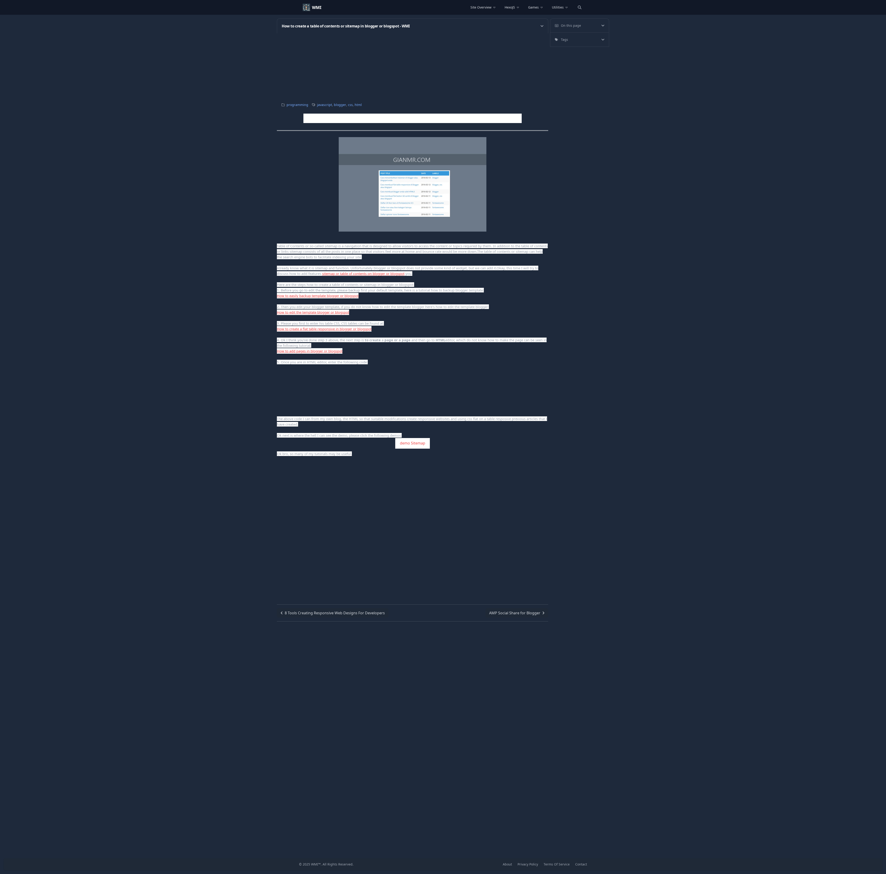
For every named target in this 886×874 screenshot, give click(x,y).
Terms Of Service (557, 864)
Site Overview (480, 7)
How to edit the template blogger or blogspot (313, 312)
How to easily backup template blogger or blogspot (318, 295)
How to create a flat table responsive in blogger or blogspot (324, 329)
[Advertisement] (415, 65)
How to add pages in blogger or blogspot (309, 351)
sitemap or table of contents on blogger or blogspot (363, 273)
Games (533, 7)
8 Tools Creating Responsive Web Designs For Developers (335, 612)
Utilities (558, 7)
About (507, 864)
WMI (316, 7)
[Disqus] (412, 679)
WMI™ (316, 864)
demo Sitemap (412, 443)
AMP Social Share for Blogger (514, 612)
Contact (581, 864)
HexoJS (510, 7)
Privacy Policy (528, 864)
